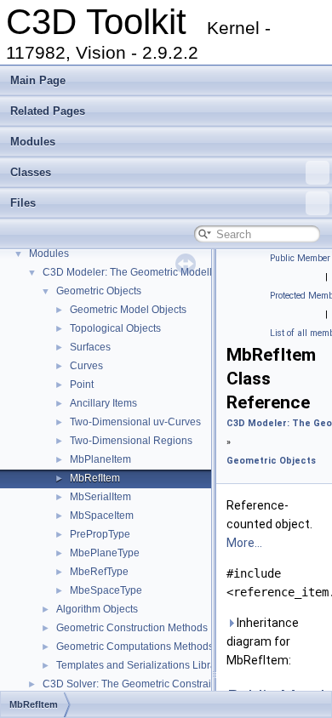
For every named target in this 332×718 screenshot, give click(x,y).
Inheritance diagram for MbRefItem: (262, 641)
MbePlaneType (105, 553)
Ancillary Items (103, 403)
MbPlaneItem (100, 459)
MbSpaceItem (102, 515)
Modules (32, 141)
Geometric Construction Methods (132, 628)
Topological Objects (115, 328)
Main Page (38, 80)
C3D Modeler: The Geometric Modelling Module (153, 272)
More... (244, 543)
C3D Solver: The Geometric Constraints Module (152, 684)
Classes (30, 172)
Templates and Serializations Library (140, 665)
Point (82, 384)
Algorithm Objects (97, 609)
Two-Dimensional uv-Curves (135, 422)
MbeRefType (99, 572)
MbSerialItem (100, 497)
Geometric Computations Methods (135, 646)
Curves (86, 366)
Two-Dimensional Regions (131, 441)
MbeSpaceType (106, 590)
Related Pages (47, 111)
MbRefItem (95, 478)
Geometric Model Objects (128, 310)
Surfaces (90, 347)
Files (23, 203)
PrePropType (100, 534)
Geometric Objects (98, 291)
